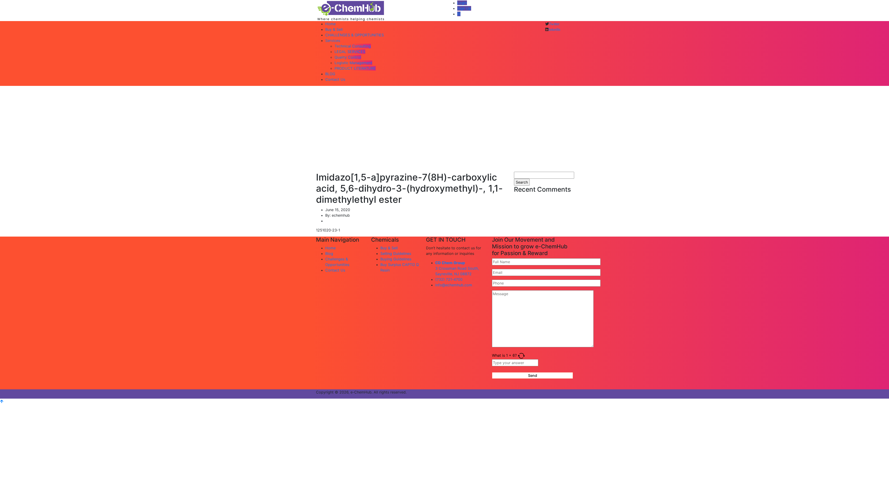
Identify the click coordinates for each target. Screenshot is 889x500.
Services (332, 40)
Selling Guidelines (395, 253)
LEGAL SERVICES (350, 51)
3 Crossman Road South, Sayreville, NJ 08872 (457, 268)
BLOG (330, 74)
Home (330, 24)
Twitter (554, 24)
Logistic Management (353, 62)
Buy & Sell (334, 29)
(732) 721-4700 (449, 279)
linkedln (554, 29)
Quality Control (348, 57)
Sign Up (464, 8)
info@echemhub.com (453, 285)
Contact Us (335, 79)
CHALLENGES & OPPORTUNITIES (354, 35)
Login (462, 2)
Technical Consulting (353, 46)
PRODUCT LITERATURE (355, 68)
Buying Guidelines (395, 259)
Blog (329, 253)
